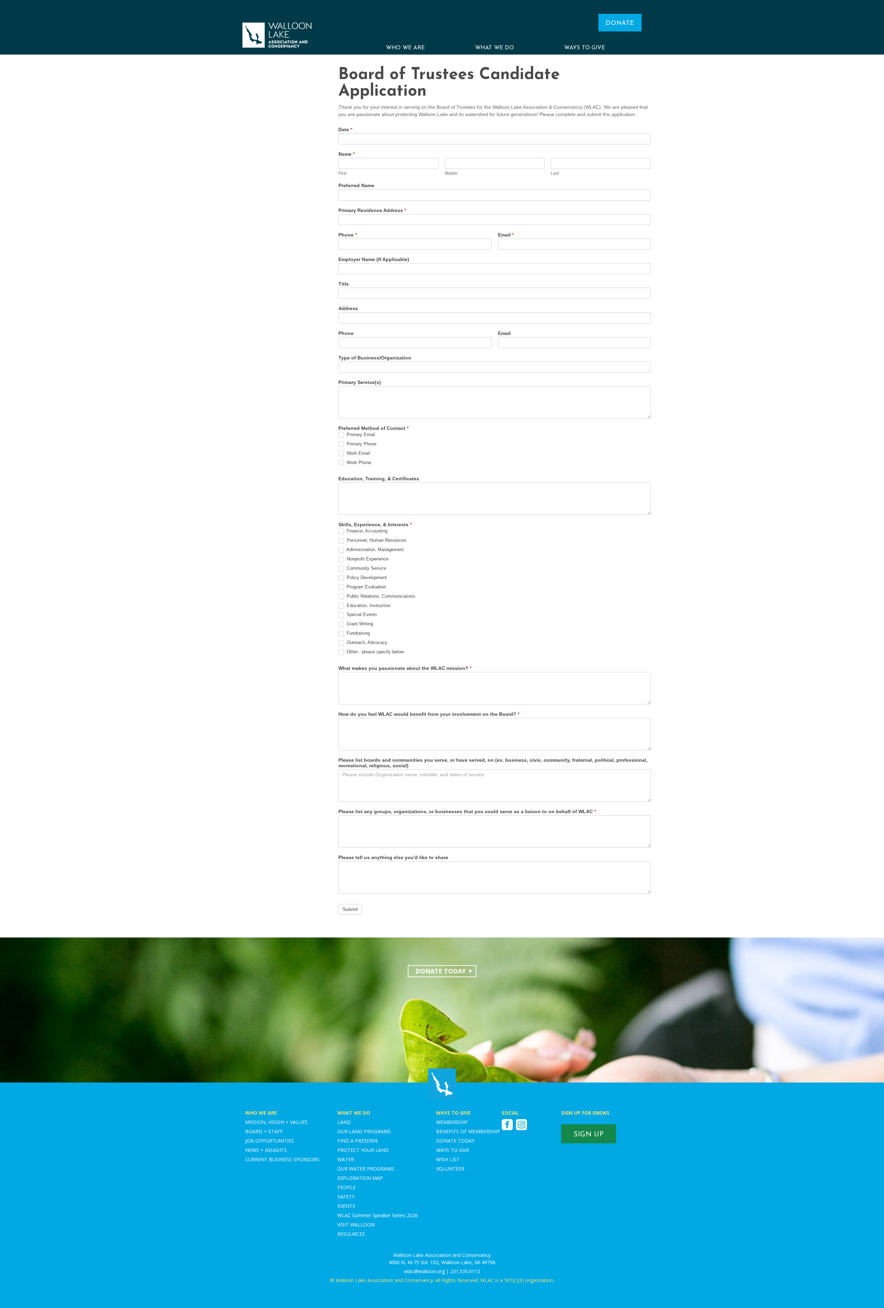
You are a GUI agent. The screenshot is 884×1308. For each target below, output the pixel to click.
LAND (344, 1122)
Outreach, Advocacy (366, 642)
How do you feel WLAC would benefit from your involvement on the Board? (428, 714)
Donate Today (440, 971)
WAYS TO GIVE (584, 48)
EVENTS (346, 1206)
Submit (350, 909)
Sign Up (589, 1134)
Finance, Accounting (366, 530)
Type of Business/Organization (374, 357)
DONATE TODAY (455, 1140)
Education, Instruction (368, 605)
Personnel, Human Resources (375, 540)
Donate (620, 23)
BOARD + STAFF (264, 1131)
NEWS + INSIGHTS (266, 1150)
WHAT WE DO (494, 48)
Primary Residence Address (372, 210)
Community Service (365, 568)
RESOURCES (351, 1234)
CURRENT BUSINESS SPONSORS (282, 1159)
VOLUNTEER (450, 1168)
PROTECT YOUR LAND (363, 1150)
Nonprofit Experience (366, 558)
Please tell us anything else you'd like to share (393, 857)
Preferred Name (356, 185)
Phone (347, 235)
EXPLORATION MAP (360, 1178)
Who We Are (405, 48)
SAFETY (346, 1196)
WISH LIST (448, 1159)
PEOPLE (346, 1187)
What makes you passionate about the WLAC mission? (404, 668)
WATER (345, 1159)
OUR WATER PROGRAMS (365, 1168)
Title (343, 284)
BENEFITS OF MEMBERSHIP (468, 1131)
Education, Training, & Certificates (378, 478)
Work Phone (358, 462)
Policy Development (366, 577)
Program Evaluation (365, 586)
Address (348, 308)
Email (506, 235)
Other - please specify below (374, 651)
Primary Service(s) (359, 382)
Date (345, 129)
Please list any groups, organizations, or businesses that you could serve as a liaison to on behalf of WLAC (467, 811)
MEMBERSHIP (452, 1122)
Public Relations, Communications (380, 596)
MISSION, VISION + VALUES (276, 1122)
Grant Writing (359, 623)
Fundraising (357, 633)
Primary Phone (360, 443)
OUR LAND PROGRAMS (364, 1131)
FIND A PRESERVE (357, 1140)
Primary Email (360, 434)
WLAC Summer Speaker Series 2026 (377, 1215)
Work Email (357, 453)
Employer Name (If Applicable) (373, 259)
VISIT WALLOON (356, 1224)
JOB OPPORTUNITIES (269, 1140)
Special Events (361, 614)
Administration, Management (374, 549)
